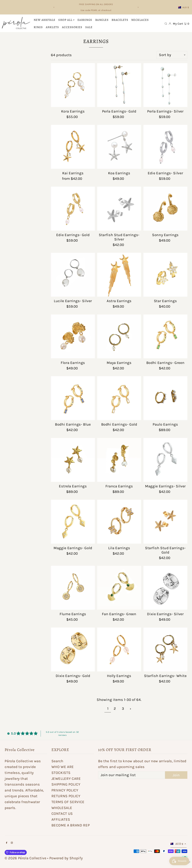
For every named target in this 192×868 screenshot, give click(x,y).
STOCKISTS (61, 773)
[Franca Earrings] (119, 460)
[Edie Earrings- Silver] (165, 147)
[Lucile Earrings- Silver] (73, 275)
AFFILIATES (60, 819)
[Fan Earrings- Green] (119, 588)
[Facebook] (6, 843)
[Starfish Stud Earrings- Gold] (165, 522)
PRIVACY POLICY (64, 790)
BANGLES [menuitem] (102, 20)
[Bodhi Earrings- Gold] (119, 398)
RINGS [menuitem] (38, 27)
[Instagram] (12, 843)
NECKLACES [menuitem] (140, 20)
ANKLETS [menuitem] (52, 27)
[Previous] (54, 7)
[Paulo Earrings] (165, 398)
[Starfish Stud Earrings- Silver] (119, 209)
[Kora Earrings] (73, 85)
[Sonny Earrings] (165, 209)
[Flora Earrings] (73, 336)
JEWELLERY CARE (66, 778)
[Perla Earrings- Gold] (119, 85)
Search (57, 761)
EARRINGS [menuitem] (84, 20)
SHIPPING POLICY (65, 784)
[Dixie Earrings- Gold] (73, 650)
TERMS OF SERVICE (67, 802)
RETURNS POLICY (65, 796)
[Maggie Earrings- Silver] (165, 460)
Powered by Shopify (66, 858)
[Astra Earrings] (119, 275)
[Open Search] (166, 23)
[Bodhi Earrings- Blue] (73, 398)
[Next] (138, 7)
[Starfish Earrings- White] (165, 650)
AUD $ (185, 7)
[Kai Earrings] (73, 147)
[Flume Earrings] (73, 588)
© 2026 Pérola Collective (25, 858)
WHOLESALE (61, 808)
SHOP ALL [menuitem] (65, 20)
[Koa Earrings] (119, 147)
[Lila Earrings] (119, 522)
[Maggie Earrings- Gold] (73, 522)
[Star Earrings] (165, 275)
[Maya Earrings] (119, 336)
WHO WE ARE (62, 767)
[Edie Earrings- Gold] (73, 209)
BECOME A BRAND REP (70, 825)
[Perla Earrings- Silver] (165, 85)
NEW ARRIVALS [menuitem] (44, 20)
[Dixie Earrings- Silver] (165, 588)
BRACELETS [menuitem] (120, 20)
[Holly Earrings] (119, 650)
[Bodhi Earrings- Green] (165, 336)
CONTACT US (62, 813)
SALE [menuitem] (88, 27)
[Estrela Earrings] (73, 460)
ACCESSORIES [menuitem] (72, 27)
